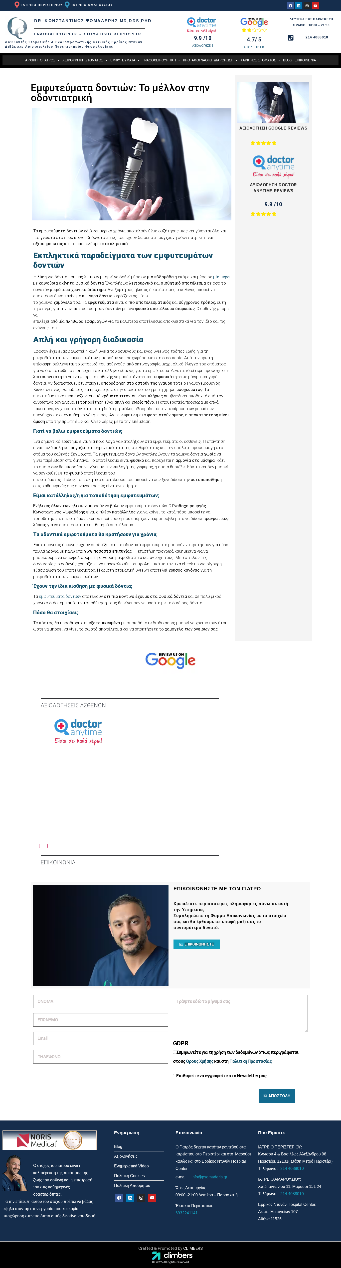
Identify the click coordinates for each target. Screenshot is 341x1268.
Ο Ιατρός (47, 60)
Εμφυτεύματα (122, 60)
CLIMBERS (193, 1248)
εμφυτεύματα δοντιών (60, 596)
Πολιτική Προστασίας (250, 1061)
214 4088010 (291, 1168)
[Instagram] (307, 5)
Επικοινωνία (305, 60)
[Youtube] (315, 5)
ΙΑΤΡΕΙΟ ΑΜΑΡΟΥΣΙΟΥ (92, 5)
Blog (287, 60)
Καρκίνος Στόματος (258, 60)
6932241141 (186, 1213)
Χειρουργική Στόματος (82, 60)
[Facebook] (290, 5)
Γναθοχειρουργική (159, 60)
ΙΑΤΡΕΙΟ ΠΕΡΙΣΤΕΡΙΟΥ (42, 5)
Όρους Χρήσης (199, 1061)
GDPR (180, 1043)
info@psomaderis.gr (209, 1177)
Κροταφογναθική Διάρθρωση (208, 60)
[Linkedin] (298, 5)
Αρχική (31, 60)
